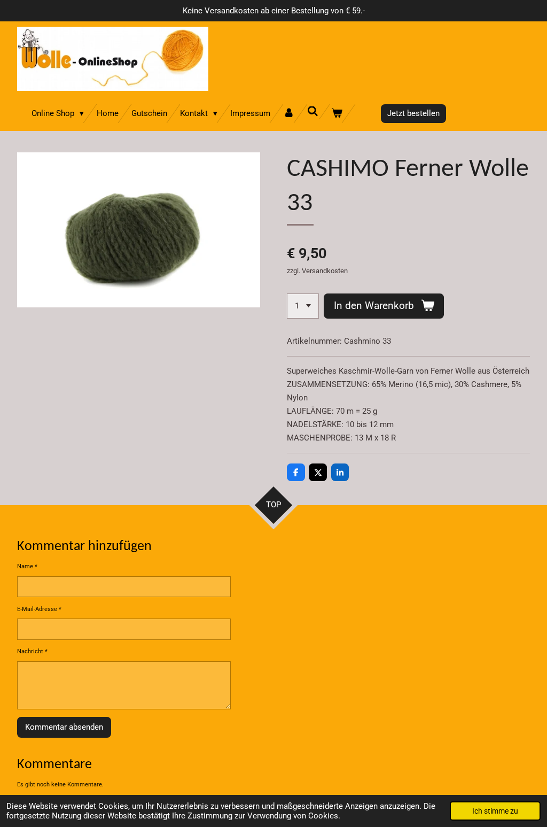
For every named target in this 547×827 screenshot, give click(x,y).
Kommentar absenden (64, 727)
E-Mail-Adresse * (39, 609)
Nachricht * (32, 651)
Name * (27, 566)
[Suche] (313, 111)
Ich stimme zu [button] (495, 811)
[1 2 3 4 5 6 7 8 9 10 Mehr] (303, 306)
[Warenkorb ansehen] (337, 113)
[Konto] (289, 113)
